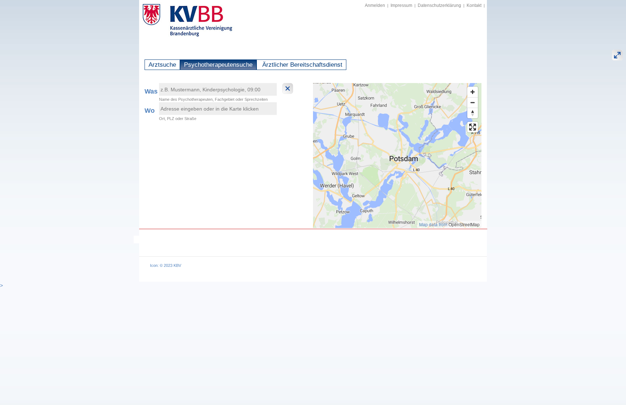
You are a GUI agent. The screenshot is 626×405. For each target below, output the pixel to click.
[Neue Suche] (288, 88)
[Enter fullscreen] (472, 127)
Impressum (401, 5)
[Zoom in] (472, 92)
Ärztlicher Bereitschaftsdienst (301, 64)
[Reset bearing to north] (472, 113)
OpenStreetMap (464, 224)
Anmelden (375, 5)
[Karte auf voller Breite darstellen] (617, 55)
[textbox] (218, 89)
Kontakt (474, 5)
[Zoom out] (472, 102)
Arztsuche (162, 64)
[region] (397, 155)
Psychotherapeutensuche (218, 64)
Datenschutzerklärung (439, 5)
